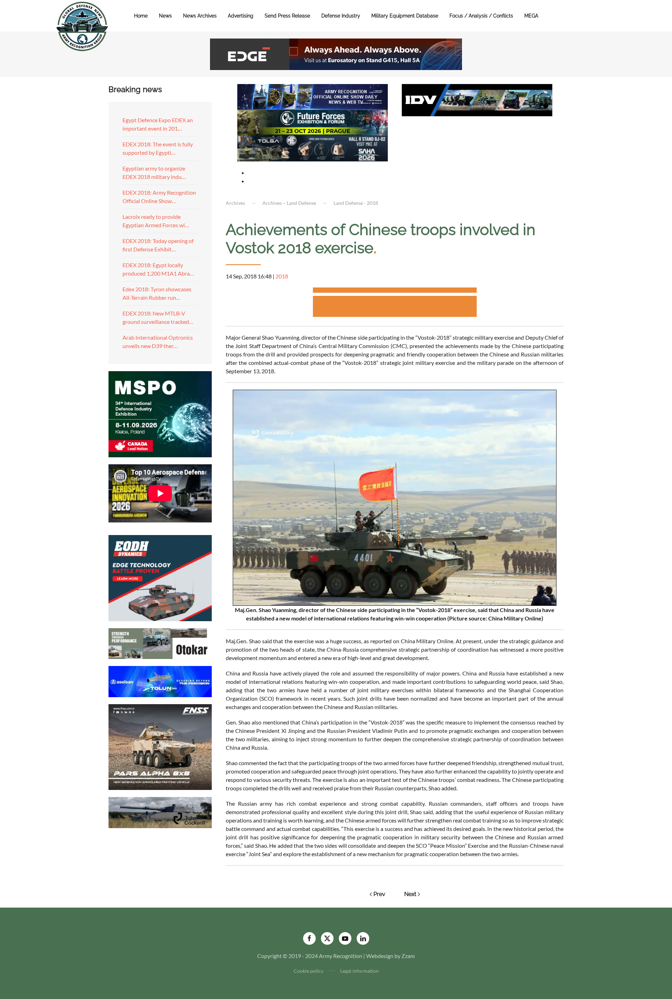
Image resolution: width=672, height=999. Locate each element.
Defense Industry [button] (340, 16)
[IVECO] (477, 99)
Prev (379, 894)
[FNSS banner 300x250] (160, 746)
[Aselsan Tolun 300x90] (160, 680)
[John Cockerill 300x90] (160, 812)
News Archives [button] (200, 16)
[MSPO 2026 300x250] (160, 413)
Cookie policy (308, 971)
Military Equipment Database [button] (404, 16)
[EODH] (160, 577)
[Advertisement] (395, 291)
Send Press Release (287, 16)
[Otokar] (160, 642)
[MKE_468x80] (312, 147)
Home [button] (141, 16)
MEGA (531, 16)
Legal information (359, 971)
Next (410, 894)
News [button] (165, 16)
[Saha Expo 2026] (312, 96)
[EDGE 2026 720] (336, 53)
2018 (281, 276)
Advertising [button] (240, 16)
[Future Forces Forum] (312, 121)
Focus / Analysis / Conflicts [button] (481, 16)
